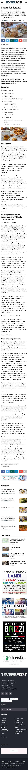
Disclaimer (10, 761)
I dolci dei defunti (15, 547)
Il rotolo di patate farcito (7, 508)
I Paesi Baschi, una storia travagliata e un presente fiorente (17, 555)
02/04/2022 (12, 493)
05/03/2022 (12, 529)
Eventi (3, 727)
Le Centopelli (5, 20)
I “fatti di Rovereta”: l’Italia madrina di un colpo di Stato (18, 562)
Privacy (17, 761)
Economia (4, 725)
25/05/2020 (12, 544)
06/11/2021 (14, 20)
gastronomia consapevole (12, 464)
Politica (17, 720)
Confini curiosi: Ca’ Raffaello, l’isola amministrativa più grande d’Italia (18, 540)
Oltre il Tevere (19, 718)
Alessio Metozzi (10, 767)
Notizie (3, 733)
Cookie (23, 761)
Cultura (3, 722)
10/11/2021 (12, 558)
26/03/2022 (12, 500)
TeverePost (7, 763)
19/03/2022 (12, 509)
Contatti (3, 761)
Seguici (14, 750)
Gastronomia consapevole (4, 730)
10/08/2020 (12, 565)
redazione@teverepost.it (10, 689)
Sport (16, 727)
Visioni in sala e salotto (19, 732)
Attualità (3, 718)
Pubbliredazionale (20, 725)
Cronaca (3, 720)
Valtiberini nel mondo (21, 729)
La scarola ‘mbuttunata (7, 498)
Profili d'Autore (19, 722)
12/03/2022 (12, 520)
